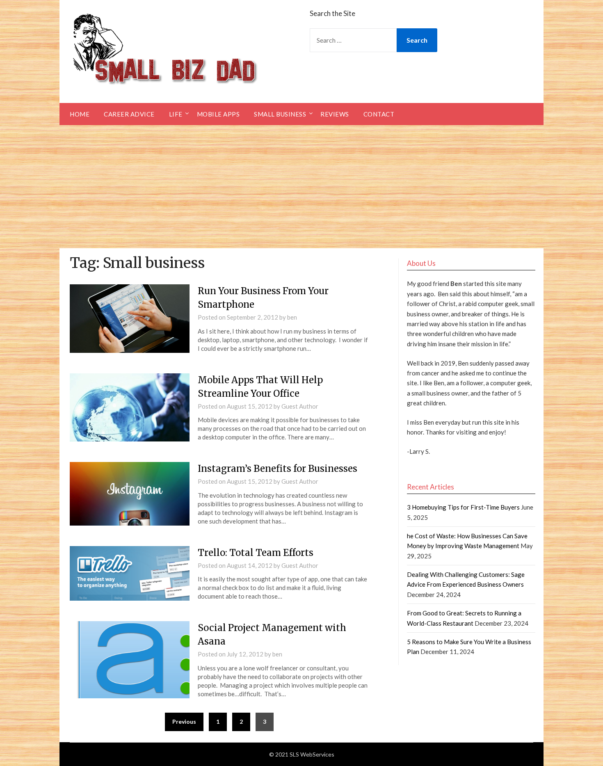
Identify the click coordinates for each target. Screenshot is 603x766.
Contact (379, 114)
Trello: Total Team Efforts (255, 552)
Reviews (334, 114)
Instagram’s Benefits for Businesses (277, 468)
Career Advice (129, 114)
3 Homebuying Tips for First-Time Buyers (463, 507)
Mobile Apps (218, 114)
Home (79, 114)
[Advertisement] (301, 186)
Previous (184, 721)
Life (176, 114)
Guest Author (299, 406)
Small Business (280, 114)
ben (292, 317)
